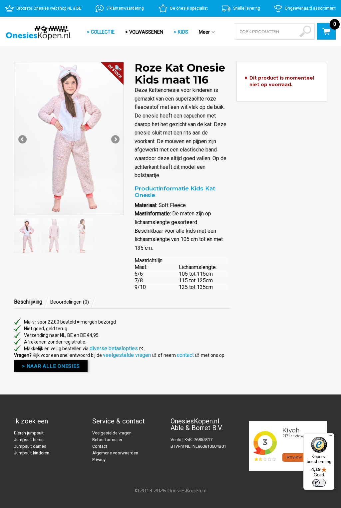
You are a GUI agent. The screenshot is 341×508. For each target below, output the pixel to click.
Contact (99, 446)
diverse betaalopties (114, 348)
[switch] (319, 483)
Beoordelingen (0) (69, 302)
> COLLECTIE (101, 32)
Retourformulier (107, 439)
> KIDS (181, 32)
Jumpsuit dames (30, 446)
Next (115, 140)
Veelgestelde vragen (112, 432)
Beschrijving (28, 302)
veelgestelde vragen (127, 355)
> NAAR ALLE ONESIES (51, 366)
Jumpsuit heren (29, 439)
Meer (201, 32)
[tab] (31, 302)
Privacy (99, 459)
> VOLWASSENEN (144, 32)
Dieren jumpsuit (29, 432)
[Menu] (330, 437)
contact (185, 355)
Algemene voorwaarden (115, 452)
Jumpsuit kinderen (31, 452)
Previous (23, 140)
